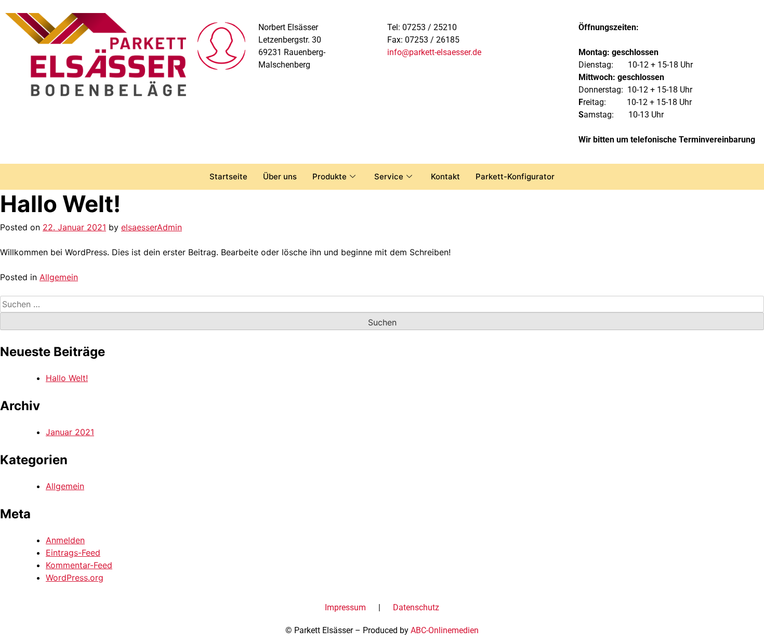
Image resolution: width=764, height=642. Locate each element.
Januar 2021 (70, 432)
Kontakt (445, 176)
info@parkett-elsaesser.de (434, 52)
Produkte (329, 176)
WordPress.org (74, 577)
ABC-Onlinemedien (445, 630)
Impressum (345, 607)
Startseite (228, 176)
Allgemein (58, 277)
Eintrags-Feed (73, 552)
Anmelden (65, 540)
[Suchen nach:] (382, 304)
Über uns (280, 176)
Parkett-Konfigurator (515, 176)
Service (388, 176)
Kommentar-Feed (79, 565)
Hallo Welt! (67, 378)
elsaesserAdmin (151, 227)
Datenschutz (416, 607)
